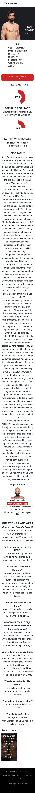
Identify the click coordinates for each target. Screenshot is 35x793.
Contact (21, 771)
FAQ (7, 771)
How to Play (13, 771)
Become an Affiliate (17, 779)
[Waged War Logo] (10, 3)
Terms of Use (6, 775)
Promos (27, 771)
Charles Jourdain (17, 500)
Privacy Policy (15, 775)
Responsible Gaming (26, 775)
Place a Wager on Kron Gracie (17, 77)
